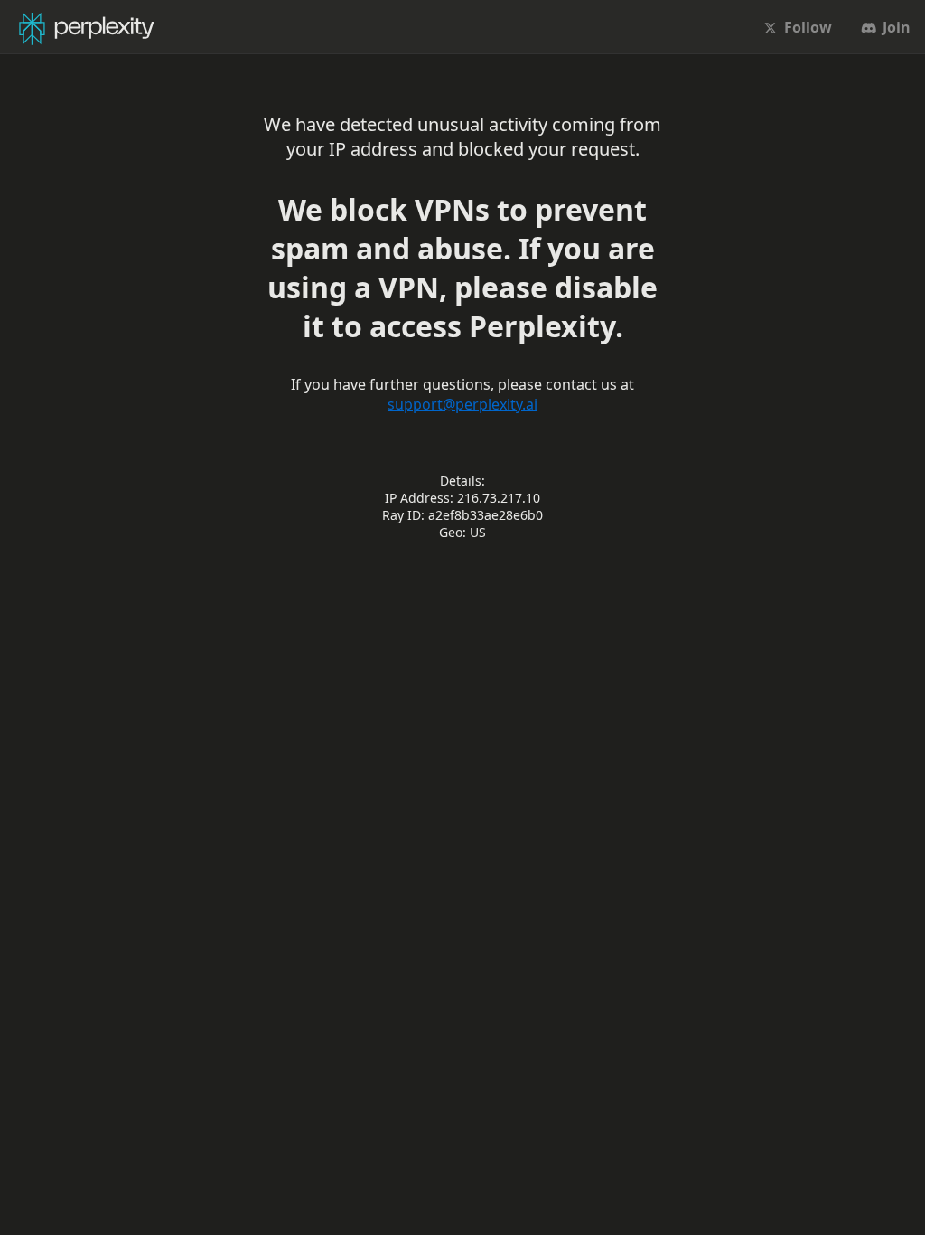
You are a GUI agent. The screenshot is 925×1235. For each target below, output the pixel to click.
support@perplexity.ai (462, 404)
